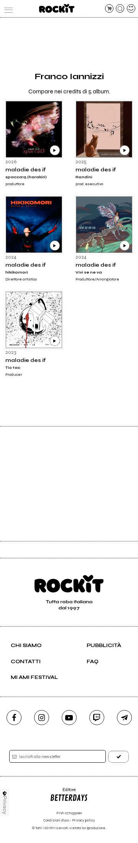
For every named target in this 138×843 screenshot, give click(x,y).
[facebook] (14, 717)
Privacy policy (83, 820)
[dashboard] (131, 8)
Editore (63, 792)
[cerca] (120, 8)
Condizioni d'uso (56, 820)
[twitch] (96, 717)
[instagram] (41, 717)
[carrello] (109, 8)
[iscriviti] (118, 757)
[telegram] (124, 717)
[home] (56, 8)
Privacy (5, 805)
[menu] (7, 8)
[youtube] (69, 717)
